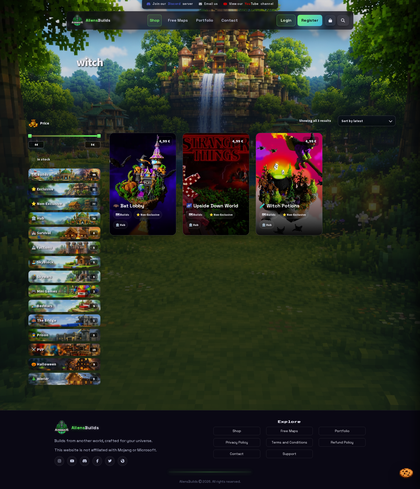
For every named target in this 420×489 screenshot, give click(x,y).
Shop (154, 20)
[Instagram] (59, 461)
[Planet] (122, 461)
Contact (229, 20)
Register (309, 20)
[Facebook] (97, 461)
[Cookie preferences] (406, 473)
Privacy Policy (237, 442)
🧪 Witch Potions (279, 206)
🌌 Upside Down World (212, 206)
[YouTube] (72, 461)
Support (289, 454)
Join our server (172, 4)
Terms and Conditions (289, 442)
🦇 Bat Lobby (128, 206)
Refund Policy (342, 442)
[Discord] (84, 461)
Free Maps (178, 20)
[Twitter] (110, 461)
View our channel (251, 4)
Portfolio (204, 20)
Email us (211, 4)
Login (286, 20)
